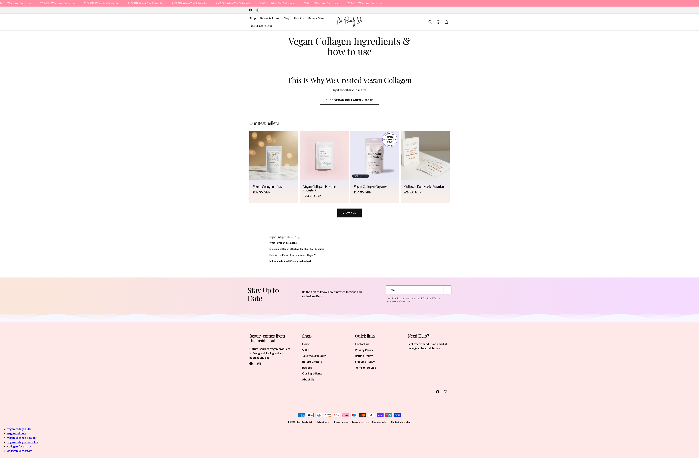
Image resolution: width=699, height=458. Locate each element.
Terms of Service (365, 367)
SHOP (306, 350)
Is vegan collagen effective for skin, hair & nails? (296, 249)
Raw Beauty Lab (305, 422)
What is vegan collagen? (283, 242)
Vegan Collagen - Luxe (268, 187)
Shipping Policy (365, 361)
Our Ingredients (312, 373)
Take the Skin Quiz (314, 355)
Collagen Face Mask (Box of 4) (424, 187)
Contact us (362, 344)
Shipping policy (380, 422)
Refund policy (324, 422)
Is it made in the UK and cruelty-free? (290, 261)
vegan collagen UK (19, 429)
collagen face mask (19, 446)
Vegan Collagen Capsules (370, 187)
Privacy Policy (364, 350)
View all (349, 212)
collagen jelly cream (19, 450)
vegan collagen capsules (22, 442)
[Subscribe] (447, 289)
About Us (308, 379)
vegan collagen (16, 433)
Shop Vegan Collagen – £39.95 (350, 100)
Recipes (307, 367)
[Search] (430, 22)
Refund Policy (364, 355)
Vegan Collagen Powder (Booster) (319, 188)
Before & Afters (312, 361)
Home (306, 344)
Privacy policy (341, 422)
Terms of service (360, 422)
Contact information (401, 422)
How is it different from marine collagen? (292, 255)
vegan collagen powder (22, 437)
